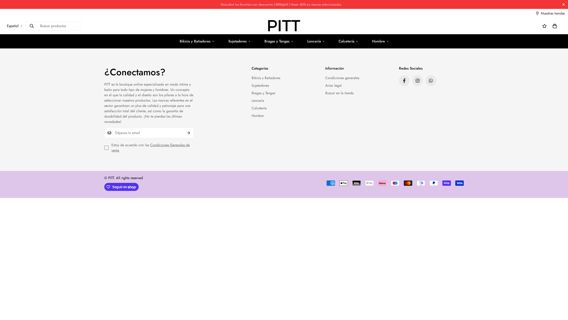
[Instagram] (417, 80)
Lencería (314, 41)
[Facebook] (404, 80)
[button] (555, 26)
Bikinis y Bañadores (195, 41)
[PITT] (284, 26)
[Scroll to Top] (559, 296)
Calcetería (346, 41)
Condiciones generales (342, 77)
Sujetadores (237, 41)
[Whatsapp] (431, 80)
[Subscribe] (189, 133)
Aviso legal (333, 85)
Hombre (378, 41)
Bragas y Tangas (277, 41)
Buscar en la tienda (339, 93)
